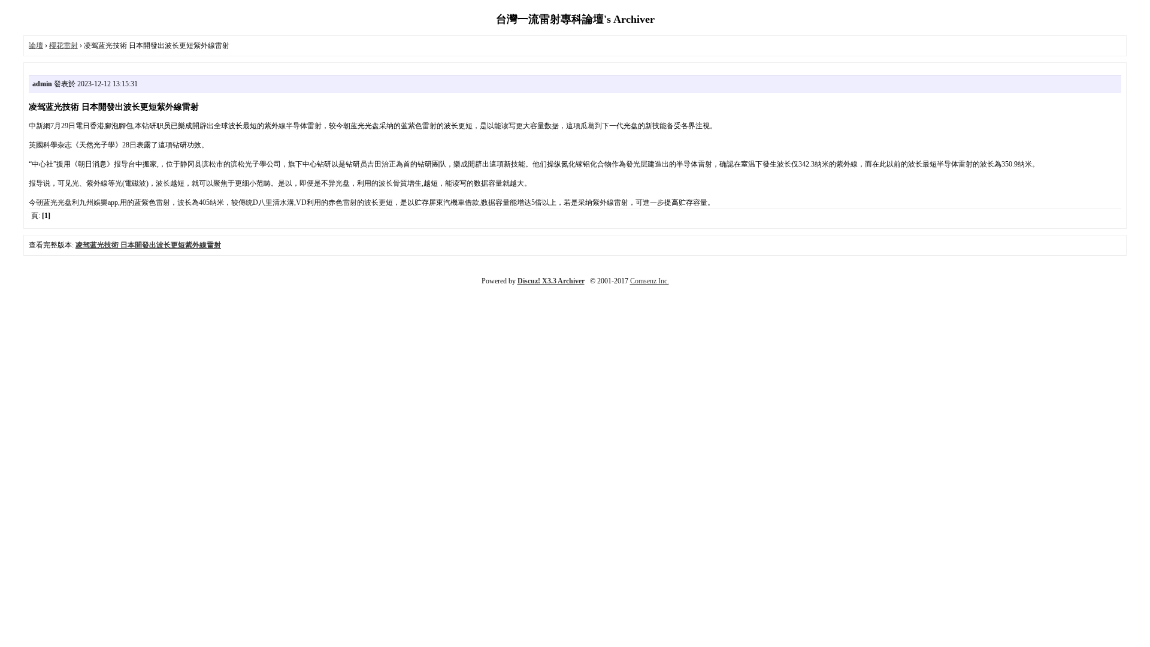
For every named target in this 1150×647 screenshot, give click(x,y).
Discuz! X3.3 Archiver (551, 281)
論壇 (36, 45)
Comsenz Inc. (649, 281)
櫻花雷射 (63, 45)
